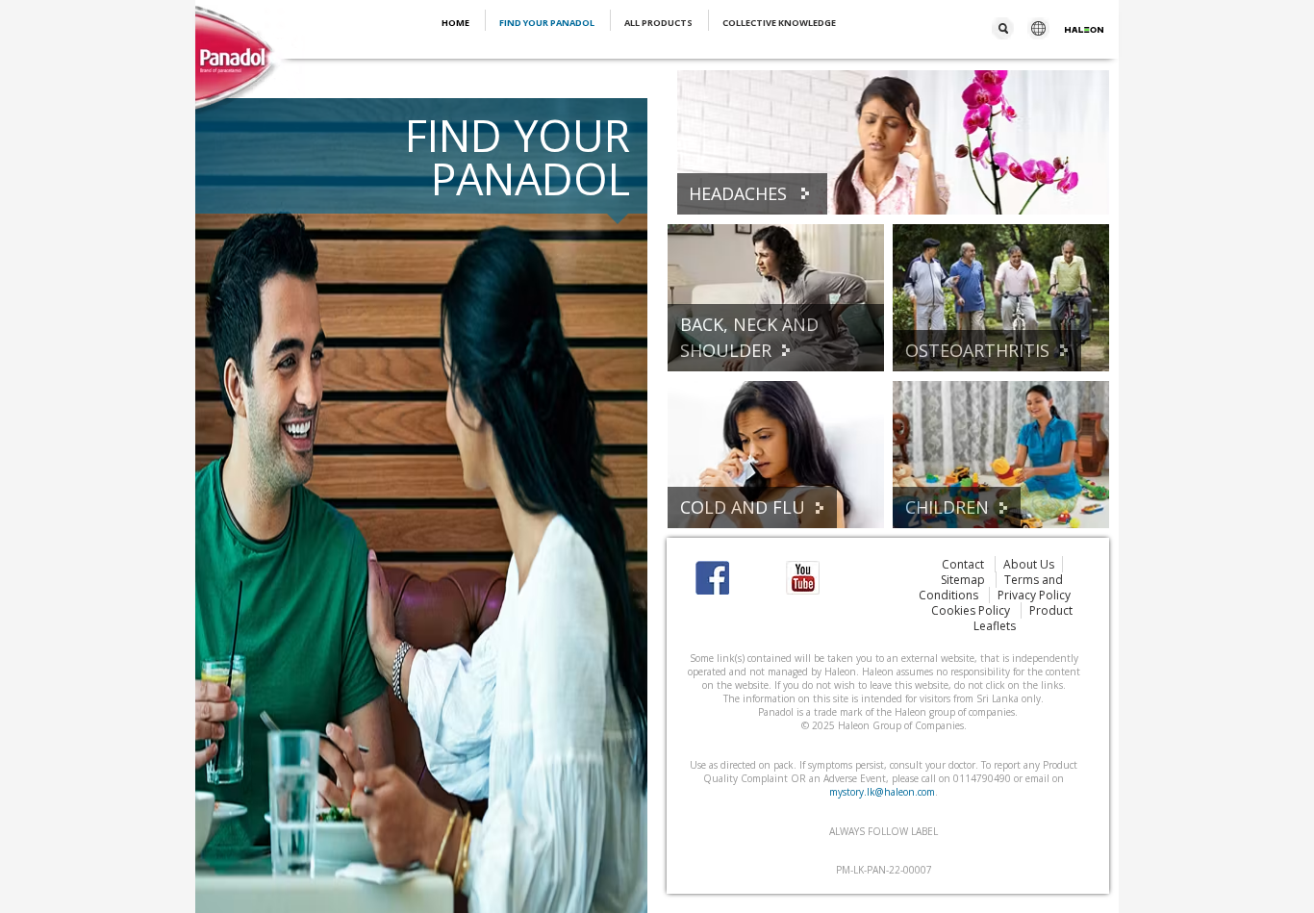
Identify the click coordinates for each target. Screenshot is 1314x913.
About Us (1028, 564)
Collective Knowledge (779, 22)
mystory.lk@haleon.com (882, 792)
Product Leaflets (1023, 618)
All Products (659, 22)
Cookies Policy (972, 610)
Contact (964, 564)
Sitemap (964, 579)
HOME (456, 22)
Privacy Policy (1034, 595)
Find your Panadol (547, 22)
